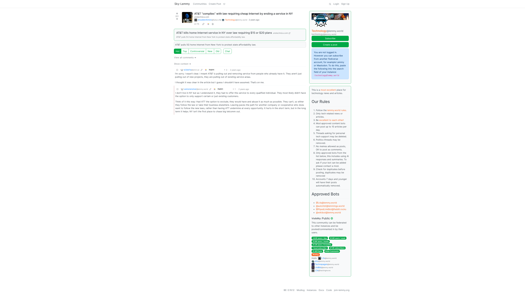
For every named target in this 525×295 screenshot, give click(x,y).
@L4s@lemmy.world (326, 202)
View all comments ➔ (185, 57)
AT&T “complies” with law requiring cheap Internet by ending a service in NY (243, 13)
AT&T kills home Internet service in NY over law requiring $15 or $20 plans (224, 32)
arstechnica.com (201, 17)
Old (217, 51)
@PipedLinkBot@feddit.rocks (331, 209)
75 (198, 24)
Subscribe (330, 38)
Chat (227, 51)
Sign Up (345, 3)
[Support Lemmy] (224, 4)
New (210, 51)
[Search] (330, 4)
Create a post (330, 44)
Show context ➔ (182, 63)
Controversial (197, 51)
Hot (178, 51)
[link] (203, 24)
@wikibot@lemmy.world (328, 212)
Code (329, 290)
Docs (321, 290)
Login (336, 3)
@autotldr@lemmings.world (330, 206)
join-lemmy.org (341, 290)
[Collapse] (177, 70)
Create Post (215, 3)
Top (185, 51)
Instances (312, 290)
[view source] (213, 24)
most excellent (328, 89)
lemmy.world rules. (337, 110)
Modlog (316, 254)
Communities (200, 3)
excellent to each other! (331, 120)
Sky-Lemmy (182, 3)
